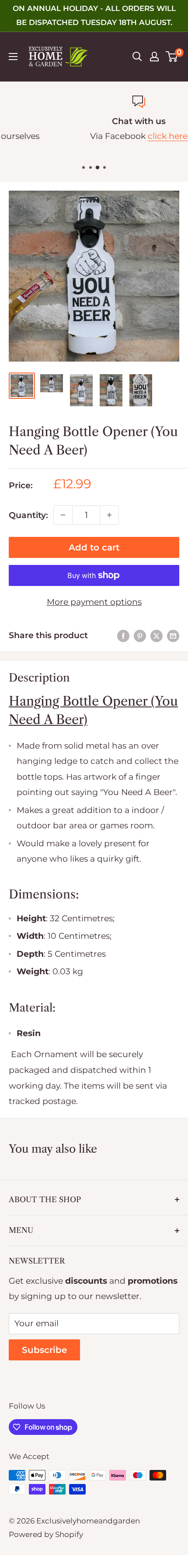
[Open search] (137, 56)
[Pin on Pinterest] (140, 635)
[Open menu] (13, 56)
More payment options (94, 602)
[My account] (154, 56)
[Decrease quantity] (63, 515)
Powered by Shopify (46, 1534)
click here (123, 136)
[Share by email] (173, 635)
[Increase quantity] (109, 515)
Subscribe (44, 1350)
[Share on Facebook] (123, 635)
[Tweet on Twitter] (156, 635)
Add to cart (94, 547)
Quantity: (28, 515)
